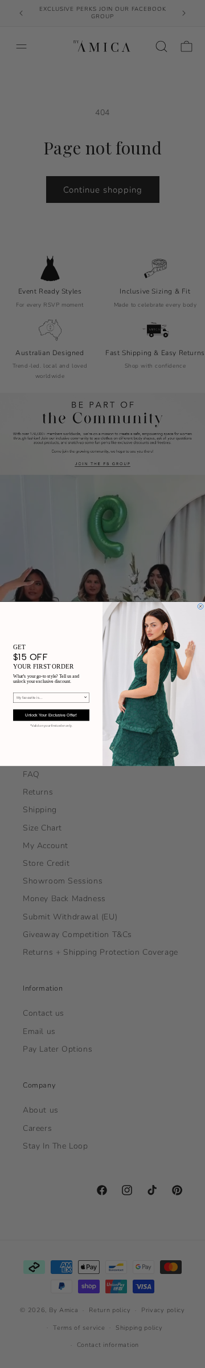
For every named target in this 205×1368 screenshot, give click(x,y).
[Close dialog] (200, 606)
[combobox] (50, 698)
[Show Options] (86, 698)
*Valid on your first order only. (51, 726)
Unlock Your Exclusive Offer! (51, 715)
